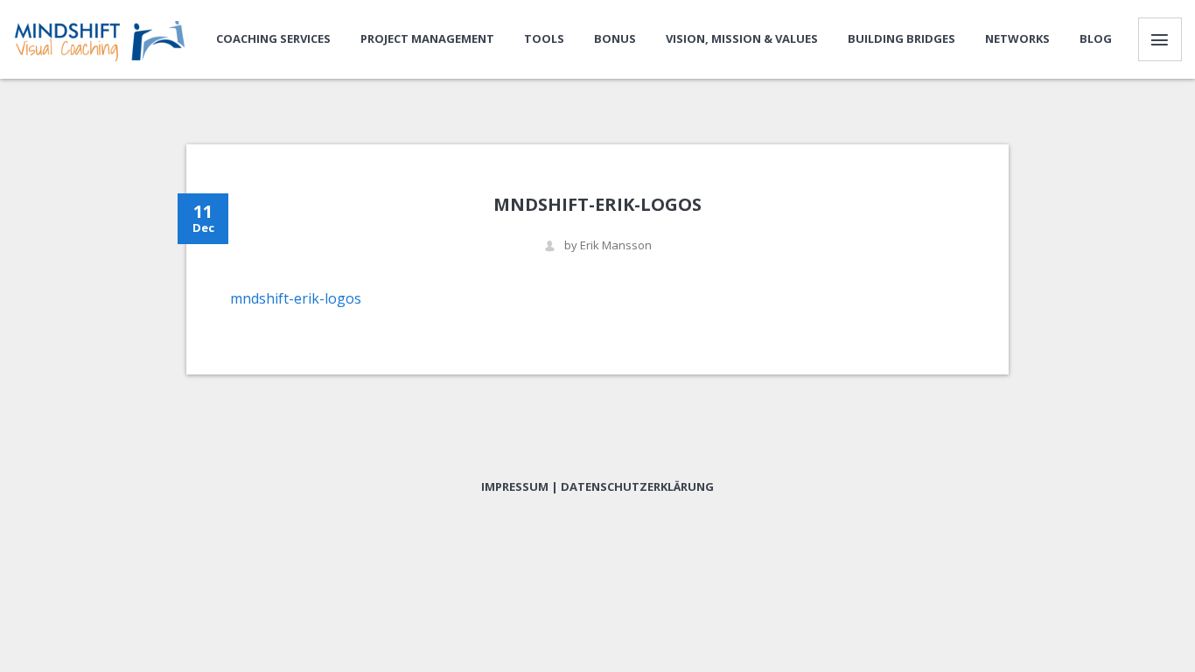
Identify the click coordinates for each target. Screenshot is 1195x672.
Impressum (515, 486)
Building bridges (901, 38)
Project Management (427, 38)
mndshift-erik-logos (295, 298)
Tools (544, 38)
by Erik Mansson (608, 245)
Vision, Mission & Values (742, 38)
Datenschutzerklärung (637, 486)
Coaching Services (273, 38)
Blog (1096, 38)
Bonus (615, 38)
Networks (1017, 38)
